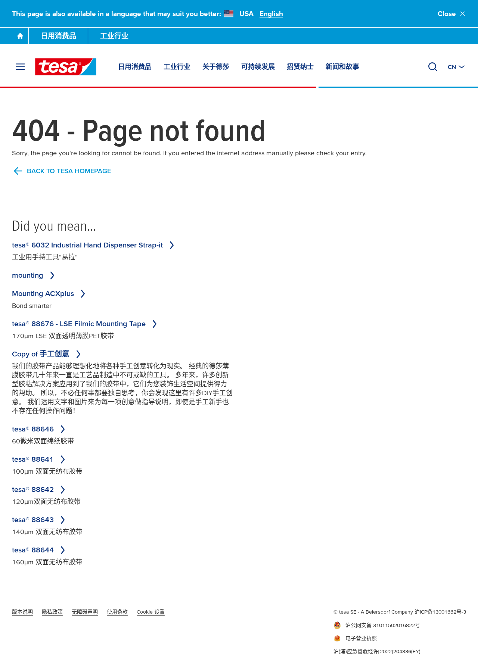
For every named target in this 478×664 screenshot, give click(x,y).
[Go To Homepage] (20, 36)
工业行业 (114, 36)
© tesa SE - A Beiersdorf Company (374, 612)
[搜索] (433, 67)
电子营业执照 (361, 638)
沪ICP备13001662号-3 (440, 612)
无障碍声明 (85, 612)
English (271, 14)
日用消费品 (58, 36)
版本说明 (22, 612)
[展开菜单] (20, 67)
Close (447, 14)
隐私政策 (52, 612)
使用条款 (117, 612)
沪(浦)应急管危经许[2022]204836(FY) (376, 651)
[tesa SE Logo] (65, 66)
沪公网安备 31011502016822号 (382, 625)
